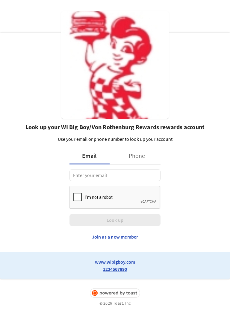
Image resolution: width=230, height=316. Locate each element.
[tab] (91, 155)
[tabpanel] (115, 175)
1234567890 (115, 269)
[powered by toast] (115, 293)
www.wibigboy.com (115, 262)
